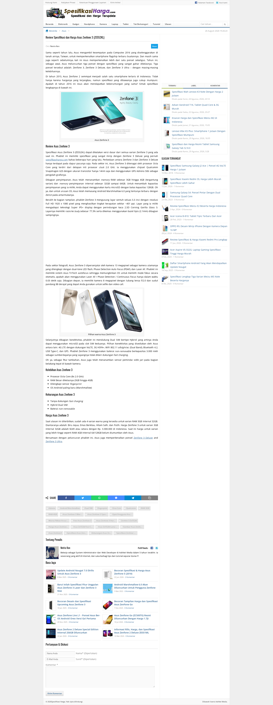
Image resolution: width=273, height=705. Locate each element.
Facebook (66, 497)
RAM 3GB (145, 508)
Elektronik (63, 24)
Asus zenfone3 (55, 533)
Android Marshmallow (70, 508)
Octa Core (116, 508)
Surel (86, 659)
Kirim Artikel (115, 2)
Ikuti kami (223, 2)
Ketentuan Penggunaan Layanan (92, 2)
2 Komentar (130, 577)
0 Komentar (72, 577)
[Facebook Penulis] (152, 548)
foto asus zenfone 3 (82, 520)
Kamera (103, 24)
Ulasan (168, 24)
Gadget (76, 24)
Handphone (89, 24)
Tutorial (156, 24)
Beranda (49, 24)
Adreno (52, 508)
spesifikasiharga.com (57, 159)
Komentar (52, 664)
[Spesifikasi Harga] (81, 16)
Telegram (132, 497)
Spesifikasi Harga (58, 701)
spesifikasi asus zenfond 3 (77, 533)
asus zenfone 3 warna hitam (73, 514)
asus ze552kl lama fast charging (108, 527)
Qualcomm (131, 508)
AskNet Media (221, 701)
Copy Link (149, 497)
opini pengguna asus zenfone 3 (122, 514)
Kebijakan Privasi (68, 2)
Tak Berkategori (140, 24)
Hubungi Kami (51, 2)
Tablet (126, 24)
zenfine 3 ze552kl (129, 520)
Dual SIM (89, 508)
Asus (154, 46)
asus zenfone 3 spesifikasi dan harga (98, 514)
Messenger (116, 497)
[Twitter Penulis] (156, 548)
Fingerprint (102, 508)
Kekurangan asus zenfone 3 (102, 533)
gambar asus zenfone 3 (133, 527)
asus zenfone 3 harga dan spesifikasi (106, 520)
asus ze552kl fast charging (83, 527)
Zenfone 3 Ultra (54, 441)
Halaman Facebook (206, 2)
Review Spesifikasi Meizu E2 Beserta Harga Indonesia (198, 205)
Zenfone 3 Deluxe (143, 437)
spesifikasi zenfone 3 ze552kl (126, 533)
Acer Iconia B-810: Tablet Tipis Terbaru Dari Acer (196, 216)
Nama (86, 653)
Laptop (115, 24)
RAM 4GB (53, 514)
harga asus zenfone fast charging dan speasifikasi (59, 527)
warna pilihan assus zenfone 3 (59, 520)
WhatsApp (99, 497)
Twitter (82, 497)
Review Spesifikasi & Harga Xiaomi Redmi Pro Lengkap (198, 239)
